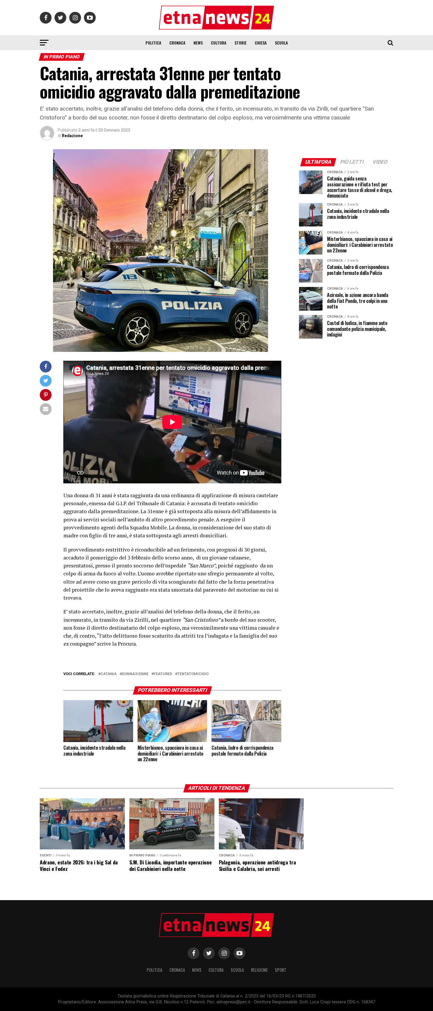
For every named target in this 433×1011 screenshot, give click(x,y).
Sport (280, 970)
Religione (259, 970)
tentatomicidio (193, 674)
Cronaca (177, 43)
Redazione (72, 135)
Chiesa (261, 43)
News (198, 43)
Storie (240, 43)
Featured (163, 674)
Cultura (218, 43)
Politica (153, 43)
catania (108, 674)
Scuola (281, 43)
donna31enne (135, 674)
